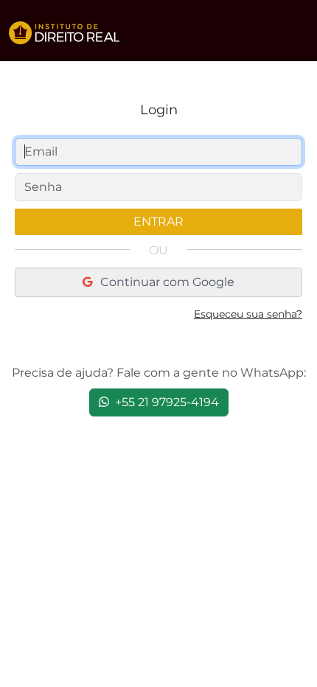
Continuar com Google (165, 282)
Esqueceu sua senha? (248, 314)
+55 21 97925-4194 (165, 402)
